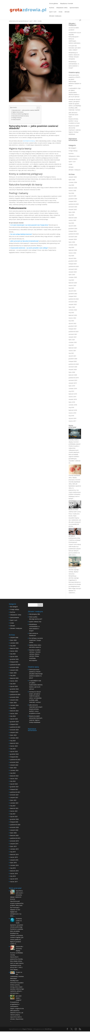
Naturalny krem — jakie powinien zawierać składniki (25, 110)
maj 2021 (71, 345)
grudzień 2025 (73, 198)
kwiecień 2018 (73, 410)
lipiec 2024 (72, 242)
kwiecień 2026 (73, 188)
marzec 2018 (72, 413)
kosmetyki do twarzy (29, 141)
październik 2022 (74, 299)
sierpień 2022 (73, 304)
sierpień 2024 (73, 239)
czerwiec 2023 (73, 277)
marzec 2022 (72, 318)
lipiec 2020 (72, 372)
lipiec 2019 (72, 386)
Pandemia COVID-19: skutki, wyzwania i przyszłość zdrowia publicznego (16, 923)
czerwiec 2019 (73, 388)
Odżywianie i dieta (61, 7)
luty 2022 (71, 321)
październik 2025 (74, 204)
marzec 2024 (72, 253)
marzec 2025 (72, 220)
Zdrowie (67, 12)
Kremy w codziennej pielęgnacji (20, 114)
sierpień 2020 (73, 369)
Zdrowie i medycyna (55, 16)
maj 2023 (71, 280)
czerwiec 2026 (73, 182)
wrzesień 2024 (73, 236)
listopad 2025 (73, 201)
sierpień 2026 (73, 177)
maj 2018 (71, 407)
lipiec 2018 (72, 402)
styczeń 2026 (72, 196)
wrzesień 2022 (73, 302)
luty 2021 (71, 353)
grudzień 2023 (73, 261)
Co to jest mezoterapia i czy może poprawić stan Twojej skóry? (29, 225)
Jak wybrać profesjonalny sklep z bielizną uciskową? (75, 538)
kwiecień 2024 (73, 250)
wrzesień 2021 (73, 334)
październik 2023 (74, 266)
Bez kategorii (72, 148)
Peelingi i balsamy (17, 117)
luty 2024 (71, 255)
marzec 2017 (72, 421)
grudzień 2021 (73, 326)
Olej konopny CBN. (34, 614)
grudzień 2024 (73, 228)
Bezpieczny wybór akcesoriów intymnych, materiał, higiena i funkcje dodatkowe (75, 130)
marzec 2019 (72, 396)
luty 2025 (71, 223)
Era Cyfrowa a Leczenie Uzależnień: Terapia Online (36, 640)
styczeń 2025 (72, 226)
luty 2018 (71, 415)
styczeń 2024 (72, 258)
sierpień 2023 (73, 272)
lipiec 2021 (72, 339)
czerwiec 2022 (73, 310)
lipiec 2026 (72, 179)
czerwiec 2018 (73, 405)
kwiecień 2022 (73, 315)
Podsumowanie (16, 119)
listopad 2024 (73, 231)
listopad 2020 (73, 361)
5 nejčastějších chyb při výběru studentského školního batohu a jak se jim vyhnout (75, 92)
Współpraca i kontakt (66, 3)
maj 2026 (71, 185)
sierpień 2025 (73, 209)
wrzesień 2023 (73, 269)
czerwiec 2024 (73, 245)
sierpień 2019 (73, 383)
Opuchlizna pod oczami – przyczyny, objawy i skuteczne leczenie (17, 895)
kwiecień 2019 (73, 394)
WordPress (48, 1029)
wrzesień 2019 (73, 380)
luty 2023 (71, 288)
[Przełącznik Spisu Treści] (37, 107)
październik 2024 (74, 234)
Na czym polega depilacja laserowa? (21, 234)
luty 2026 (71, 193)
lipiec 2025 (72, 212)
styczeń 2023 (72, 291)
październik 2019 (74, 378)
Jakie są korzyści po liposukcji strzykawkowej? (24, 241)
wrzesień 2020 (73, 367)
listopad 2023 (73, 264)
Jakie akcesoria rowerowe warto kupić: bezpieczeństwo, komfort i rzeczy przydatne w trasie (36, 709)
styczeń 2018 (72, 418)
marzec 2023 (72, 285)
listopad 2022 (73, 296)
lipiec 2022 (72, 307)
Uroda (60, 12)
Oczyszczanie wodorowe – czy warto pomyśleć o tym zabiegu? (29, 248)
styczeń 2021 (72, 356)
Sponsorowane (74, 7)
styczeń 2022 (72, 323)
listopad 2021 (73, 329)
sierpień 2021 (73, 337)
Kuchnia (51, 7)
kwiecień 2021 (73, 348)
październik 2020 (74, 364)
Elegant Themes (27, 1029)
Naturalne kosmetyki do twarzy (20, 116)
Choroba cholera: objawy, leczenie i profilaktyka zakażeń (75, 442)
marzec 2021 (72, 350)
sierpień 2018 (73, 399)
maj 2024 (71, 247)
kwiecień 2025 (73, 217)
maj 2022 (71, 312)
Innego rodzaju (73, 151)
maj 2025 (71, 215)
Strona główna (53, 3)
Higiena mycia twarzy (17, 112)
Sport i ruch (52, 12)
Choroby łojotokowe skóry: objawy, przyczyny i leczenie (74, 477)
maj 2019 (71, 391)
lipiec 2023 (72, 274)
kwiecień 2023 (73, 283)
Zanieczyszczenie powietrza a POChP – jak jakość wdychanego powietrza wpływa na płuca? (36, 674)
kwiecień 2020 (73, 375)
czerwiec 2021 (73, 342)
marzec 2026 (72, 190)
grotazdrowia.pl (23, 21)
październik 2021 (74, 331)
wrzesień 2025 (73, 207)
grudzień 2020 (73, 358)
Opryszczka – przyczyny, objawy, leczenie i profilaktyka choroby (17, 951)
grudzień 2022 (73, 293)
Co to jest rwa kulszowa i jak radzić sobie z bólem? (75, 48)
